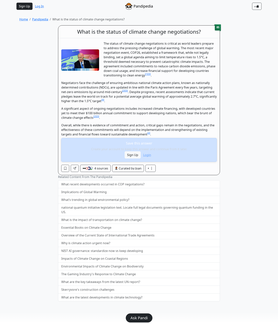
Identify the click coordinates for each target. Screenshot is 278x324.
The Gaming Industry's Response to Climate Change (98, 274)
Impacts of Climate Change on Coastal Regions (94, 258)
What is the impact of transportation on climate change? (101, 220)
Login (147, 155)
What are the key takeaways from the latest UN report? (100, 282)
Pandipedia (40, 19)
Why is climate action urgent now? (85, 243)
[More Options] (150, 168)
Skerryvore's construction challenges (87, 289)
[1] (146, 74)
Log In (39, 6)
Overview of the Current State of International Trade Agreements (108, 235)
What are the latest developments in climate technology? (101, 297)
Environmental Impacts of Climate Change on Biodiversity (102, 266)
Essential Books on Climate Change (86, 227)
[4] (102, 99)
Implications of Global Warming (84, 192)
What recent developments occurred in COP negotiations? (102, 184)
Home (23, 19)
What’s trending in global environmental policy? (95, 200)
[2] (123, 90)
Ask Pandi (139, 317)
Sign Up (24, 6)
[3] (149, 74)
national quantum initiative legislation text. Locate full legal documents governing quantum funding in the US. (137, 209)
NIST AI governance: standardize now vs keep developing (102, 251)
